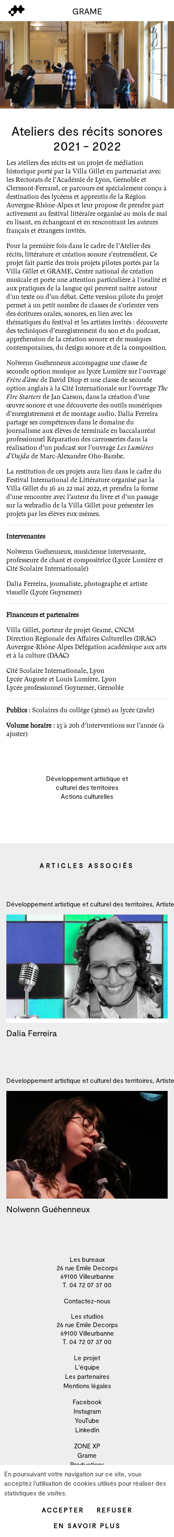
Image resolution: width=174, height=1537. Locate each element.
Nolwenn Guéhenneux (48, 1209)
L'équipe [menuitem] (87, 1367)
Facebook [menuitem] (87, 1402)
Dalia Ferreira (31, 1033)
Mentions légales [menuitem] (87, 1385)
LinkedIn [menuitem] (87, 1430)
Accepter (63, 1510)
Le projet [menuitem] (87, 1357)
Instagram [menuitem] (87, 1411)
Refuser (115, 1510)
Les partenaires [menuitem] (87, 1376)
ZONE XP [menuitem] (87, 1446)
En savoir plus (87, 1525)
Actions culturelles (87, 796)
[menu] (16, 11)
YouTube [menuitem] (87, 1420)
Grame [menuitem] (87, 1455)
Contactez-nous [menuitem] (87, 1301)
